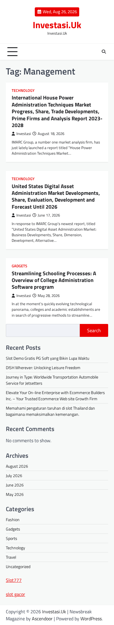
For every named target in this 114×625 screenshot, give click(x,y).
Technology (23, 90)
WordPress (91, 618)
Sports (11, 538)
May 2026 (15, 494)
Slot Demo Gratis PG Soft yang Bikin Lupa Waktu (47, 358)
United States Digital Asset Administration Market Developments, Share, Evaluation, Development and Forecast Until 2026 (56, 196)
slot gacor (15, 594)
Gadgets (19, 266)
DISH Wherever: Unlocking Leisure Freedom (43, 367)
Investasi (23, 133)
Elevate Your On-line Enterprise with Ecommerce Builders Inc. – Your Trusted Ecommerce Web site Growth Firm (55, 395)
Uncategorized (18, 566)
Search (94, 330)
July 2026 (14, 475)
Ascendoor (42, 618)
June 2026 (15, 485)
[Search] (103, 51)
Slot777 (14, 580)
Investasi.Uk (57, 25)
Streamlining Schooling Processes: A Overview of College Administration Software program (54, 280)
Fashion (13, 519)
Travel (11, 557)
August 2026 (17, 466)
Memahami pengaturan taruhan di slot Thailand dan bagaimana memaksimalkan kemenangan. (50, 411)
